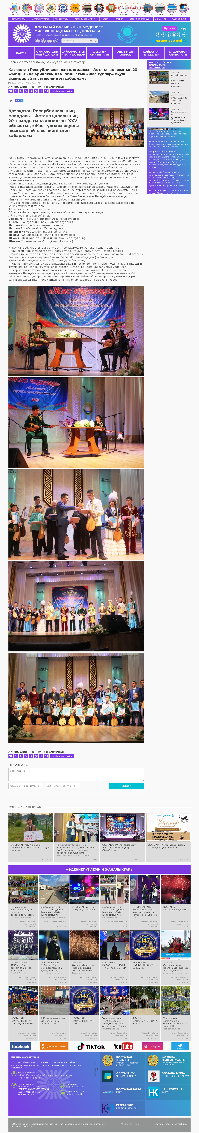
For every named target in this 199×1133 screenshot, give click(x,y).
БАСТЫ (21, 53)
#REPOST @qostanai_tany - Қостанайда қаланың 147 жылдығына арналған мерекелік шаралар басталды (175, 967)
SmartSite (181, 1124)
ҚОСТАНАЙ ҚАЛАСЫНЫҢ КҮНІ (174, 908)
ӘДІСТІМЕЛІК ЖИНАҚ (125, 53)
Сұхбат (104, 18)
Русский (169, 28)
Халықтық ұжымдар (85, 18)
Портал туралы (17, 18)
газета (173, 1090)
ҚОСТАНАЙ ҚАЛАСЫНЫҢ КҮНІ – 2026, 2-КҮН (145, 965)
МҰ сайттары (61, 18)
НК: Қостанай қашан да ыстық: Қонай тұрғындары (53, 1021)
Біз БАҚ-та (160, 18)
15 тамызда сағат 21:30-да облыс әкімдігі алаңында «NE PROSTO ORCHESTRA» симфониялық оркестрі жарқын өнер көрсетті (21, 967)
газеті (128, 1090)
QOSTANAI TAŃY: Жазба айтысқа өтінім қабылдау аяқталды (166, 846)
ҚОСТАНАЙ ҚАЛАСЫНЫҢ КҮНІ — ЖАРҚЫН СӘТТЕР (114, 965)
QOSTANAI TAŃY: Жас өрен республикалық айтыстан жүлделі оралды (30, 847)
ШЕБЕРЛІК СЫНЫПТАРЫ (99, 53)
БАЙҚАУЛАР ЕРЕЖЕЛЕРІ (151, 53)
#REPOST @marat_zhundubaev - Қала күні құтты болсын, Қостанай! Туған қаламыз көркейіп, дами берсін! (84, 967)
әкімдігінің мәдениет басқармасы (127, 1061)
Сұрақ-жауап (179, 18)
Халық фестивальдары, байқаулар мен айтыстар (46, 62)
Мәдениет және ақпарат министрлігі (174, 1061)
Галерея (119, 18)
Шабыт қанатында (139, 18)
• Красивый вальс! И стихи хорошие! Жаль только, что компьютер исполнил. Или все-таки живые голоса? (168, 144)
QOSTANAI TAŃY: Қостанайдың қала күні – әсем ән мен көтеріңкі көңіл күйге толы (145, 912)
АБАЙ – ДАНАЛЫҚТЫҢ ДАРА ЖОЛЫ (145, 1021)
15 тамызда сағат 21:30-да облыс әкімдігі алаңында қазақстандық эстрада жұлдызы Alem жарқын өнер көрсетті (52, 967)
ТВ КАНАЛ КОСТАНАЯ (126, 1074)
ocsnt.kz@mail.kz (75, 1094)
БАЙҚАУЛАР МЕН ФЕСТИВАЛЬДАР (73, 53)
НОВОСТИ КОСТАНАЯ (126, 1106)
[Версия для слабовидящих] (55, 40)
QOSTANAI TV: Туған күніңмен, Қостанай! (83, 908)
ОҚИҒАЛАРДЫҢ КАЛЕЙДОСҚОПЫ (47, 53)
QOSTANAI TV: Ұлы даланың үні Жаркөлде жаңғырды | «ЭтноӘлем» (119, 847)
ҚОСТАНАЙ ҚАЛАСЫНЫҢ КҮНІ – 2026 (84, 1021)
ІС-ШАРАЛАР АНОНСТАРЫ (178, 53)
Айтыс (19, 100)
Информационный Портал (175, 1074)
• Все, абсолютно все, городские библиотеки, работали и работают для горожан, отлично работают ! (168, 134)
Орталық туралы (40, 18)
